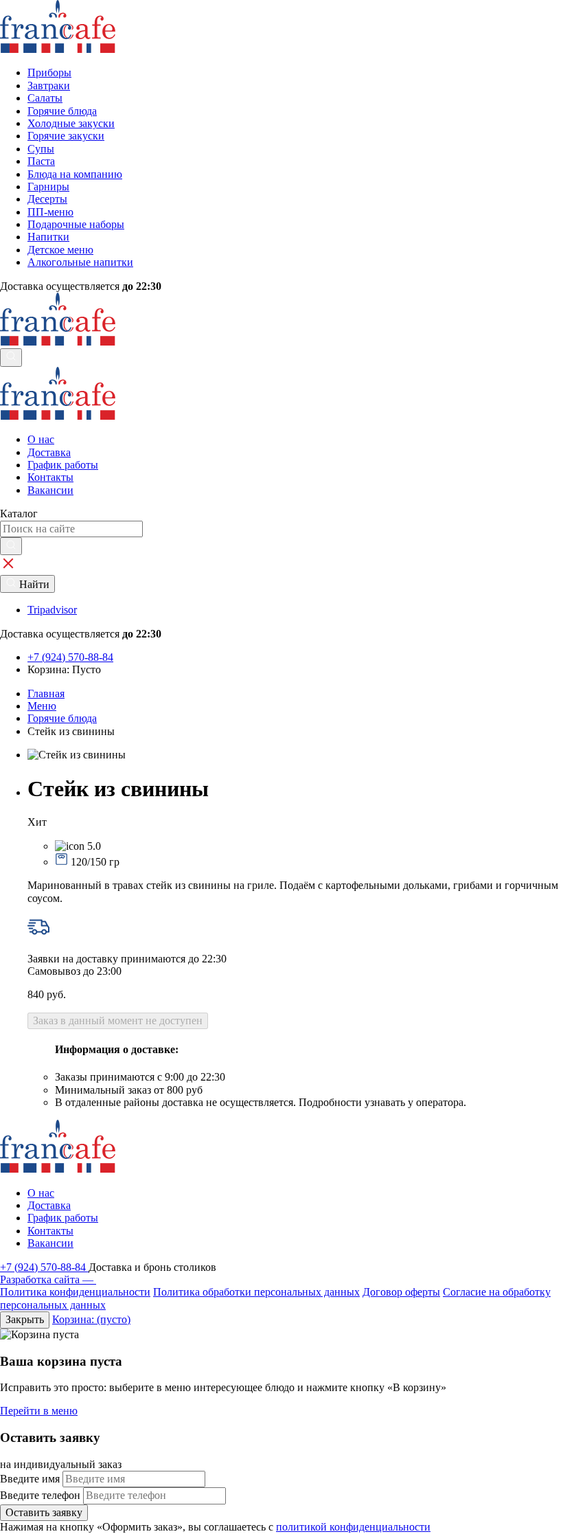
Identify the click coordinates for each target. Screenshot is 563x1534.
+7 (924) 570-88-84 (44, 1267)
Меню (41, 706)
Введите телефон (40, 1495)
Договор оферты (401, 1292)
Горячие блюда (62, 718)
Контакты (50, 477)
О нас (40, 439)
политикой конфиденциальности (353, 1527)
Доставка (49, 452)
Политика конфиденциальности (75, 1292)
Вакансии (50, 490)
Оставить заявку (43, 1512)
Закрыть (24, 1319)
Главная (46, 693)
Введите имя (30, 1479)
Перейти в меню (39, 1411)
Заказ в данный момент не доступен (118, 1020)
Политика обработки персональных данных (256, 1292)
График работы (62, 465)
